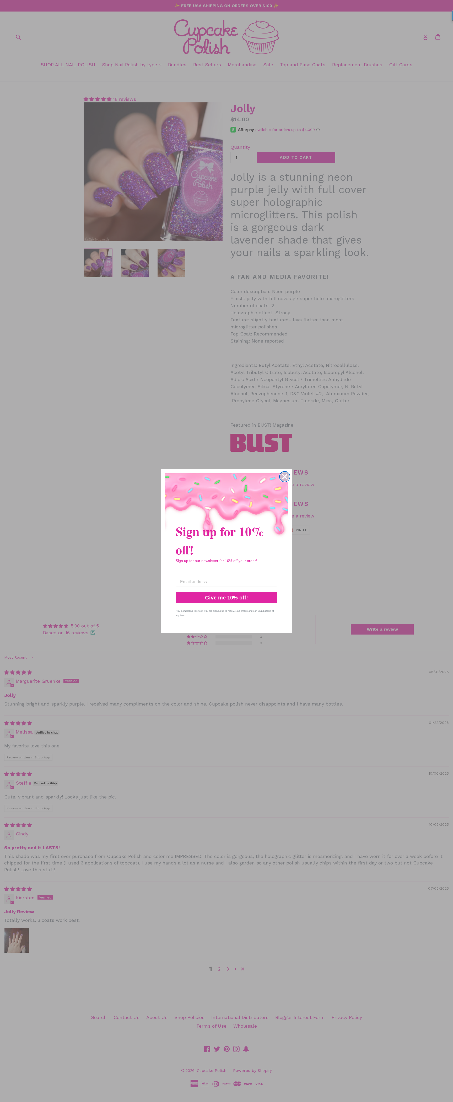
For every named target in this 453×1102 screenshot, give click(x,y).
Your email (186, 573)
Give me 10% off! (226, 597)
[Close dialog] (284, 476)
